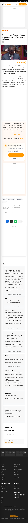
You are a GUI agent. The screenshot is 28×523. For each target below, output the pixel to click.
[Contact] (17, 1)
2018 (6, 455)
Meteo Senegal (17, 464)
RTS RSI (2, 502)
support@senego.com (19, 510)
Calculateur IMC (17, 471)
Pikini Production (4, 491)
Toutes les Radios (4, 496)
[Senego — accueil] (8, 4)
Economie (3, 468)
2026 (3, 452)
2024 (10, 452)
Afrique (2, 480)
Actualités (5, 30)
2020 (25, 452)
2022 (17, 452)
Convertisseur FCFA (17, 463)
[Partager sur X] (11, 221)
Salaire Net (16, 466)
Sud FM (2, 500)
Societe (2, 464)
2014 (21, 455)
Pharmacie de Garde (18, 469)
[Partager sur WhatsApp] (15, 221)
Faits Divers (3, 477)
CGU (15, 490)
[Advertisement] (14, 17)
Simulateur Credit (17, 476)
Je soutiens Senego (16, 155)
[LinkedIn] (15, 497)
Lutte (2, 476)
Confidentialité (20, 512)
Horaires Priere (17, 468)
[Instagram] (24, 495)
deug (6, 298)
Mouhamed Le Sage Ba (10, 333)
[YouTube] (24, 1)
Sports (2, 472)
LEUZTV (2, 490)
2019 (3, 455)
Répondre (19, 294)
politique (4, 201)
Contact (15, 486)
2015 (17, 455)
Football (2, 474)
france (4, 199)
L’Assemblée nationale (10, 199)
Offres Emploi (16, 474)
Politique (2, 463)
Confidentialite (17, 488)
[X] (18, 495)
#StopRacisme (14, 133)
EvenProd (3, 488)
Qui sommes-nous (17, 485)
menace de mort (19, 199)
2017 (10, 455)
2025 (6, 452)
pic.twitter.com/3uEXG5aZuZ (13, 135)
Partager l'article (16, 158)
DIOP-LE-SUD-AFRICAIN (10, 310)
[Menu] (2, 4)
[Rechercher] (16, 4)
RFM (2, 497)
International (3, 469)
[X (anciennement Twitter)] (22, 1)
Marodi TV (3, 486)
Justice (2, 466)
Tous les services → (17, 477)
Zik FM (2, 499)
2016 (14, 455)
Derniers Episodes (4, 485)
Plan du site (7, 512)
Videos (2, 479)
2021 (21, 452)
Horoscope (16, 472)
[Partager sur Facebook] (7, 221)
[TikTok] (26, 1)
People (2, 471)
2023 (14, 452)
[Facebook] (20, 1)
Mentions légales (12, 512)
